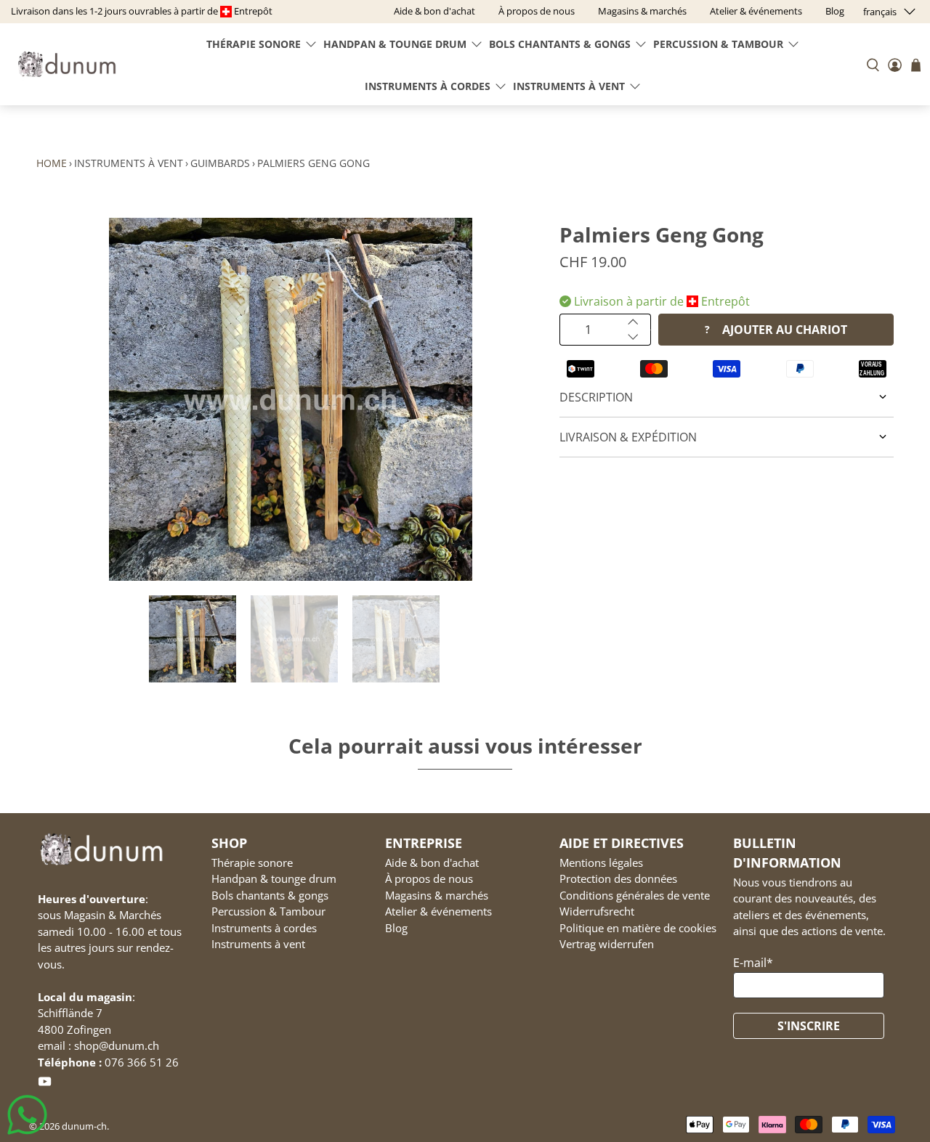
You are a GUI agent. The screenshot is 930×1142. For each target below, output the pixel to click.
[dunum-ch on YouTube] (45, 1084)
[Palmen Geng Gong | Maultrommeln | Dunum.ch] (290, 399)
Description (596, 397)
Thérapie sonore (253, 44)
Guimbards (220, 163)
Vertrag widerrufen (606, 944)
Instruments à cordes (427, 86)
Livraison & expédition (628, 437)
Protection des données (618, 878)
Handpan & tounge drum (394, 44)
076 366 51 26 (142, 1062)
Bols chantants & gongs (560, 44)
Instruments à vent (569, 86)
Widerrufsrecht (596, 911)
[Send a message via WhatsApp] (27, 1115)
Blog (396, 928)
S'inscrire (808, 1026)
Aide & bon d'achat (432, 862)
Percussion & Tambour (718, 44)
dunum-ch (84, 1126)
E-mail (753, 963)
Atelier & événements (438, 911)
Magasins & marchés (436, 895)
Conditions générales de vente (634, 895)
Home (51, 163)
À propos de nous (429, 878)
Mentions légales (601, 862)
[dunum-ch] (67, 64)
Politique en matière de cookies (637, 928)
